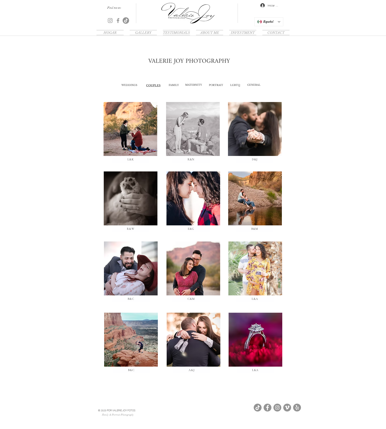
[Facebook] (118, 20)
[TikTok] (126, 20)
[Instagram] (110, 20)
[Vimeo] (287, 407)
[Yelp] (297, 407)
